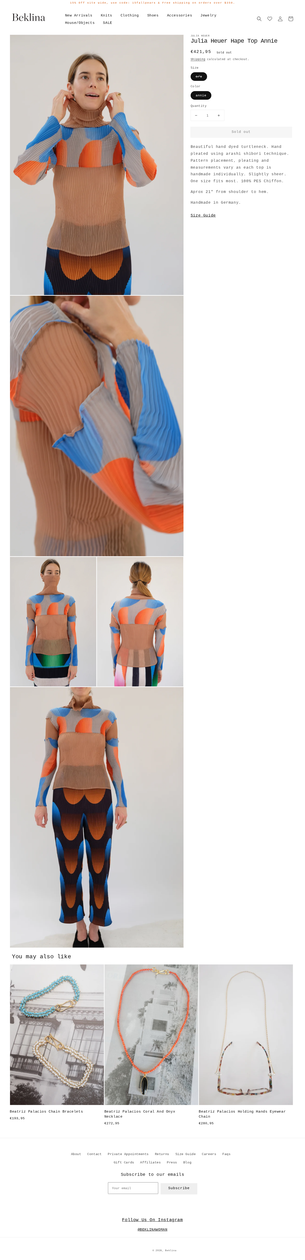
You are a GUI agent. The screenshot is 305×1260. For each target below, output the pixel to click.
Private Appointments (128, 1154)
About (76, 1154)
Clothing (130, 16)
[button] (259, 19)
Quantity (199, 106)
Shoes (153, 16)
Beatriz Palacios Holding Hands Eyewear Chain (242, 1114)
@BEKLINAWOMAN (153, 1230)
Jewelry (208, 16)
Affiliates (150, 1162)
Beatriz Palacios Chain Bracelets (46, 1112)
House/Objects (80, 23)
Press (172, 1162)
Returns (162, 1154)
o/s (199, 76)
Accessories (179, 16)
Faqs (226, 1154)
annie (201, 95)
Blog (187, 1162)
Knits (106, 16)
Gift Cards (124, 1162)
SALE (107, 23)
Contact (94, 1154)
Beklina (170, 1250)
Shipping (198, 59)
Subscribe (179, 1188)
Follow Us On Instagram (152, 1220)
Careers (209, 1154)
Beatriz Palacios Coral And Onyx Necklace (139, 1114)
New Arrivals (78, 16)
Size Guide (203, 215)
